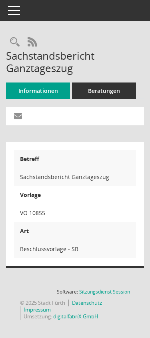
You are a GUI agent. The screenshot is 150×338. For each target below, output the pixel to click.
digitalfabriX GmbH (75, 316)
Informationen (38, 91)
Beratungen (104, 91)
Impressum (37, 309)
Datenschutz (87, 302)
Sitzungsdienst (104, 291)
